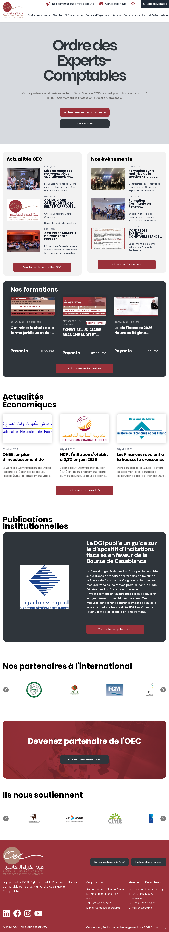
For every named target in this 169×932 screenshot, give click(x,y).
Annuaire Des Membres (126, 15)
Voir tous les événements (127, 264)
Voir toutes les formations (84, 368)
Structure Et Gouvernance (68, 15)
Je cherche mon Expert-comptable (85, 112)
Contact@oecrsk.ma (107, 907)
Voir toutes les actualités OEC (42, 267)
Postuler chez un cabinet (148, 861)
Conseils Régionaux (97, 15)
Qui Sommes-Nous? (39, 15)
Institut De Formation (155, 15)
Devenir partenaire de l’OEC (84, 759)
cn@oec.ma (145, 907)
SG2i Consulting (155, 927)
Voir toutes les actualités (85, 490)
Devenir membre (84, 123)
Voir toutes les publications (115, 629)
